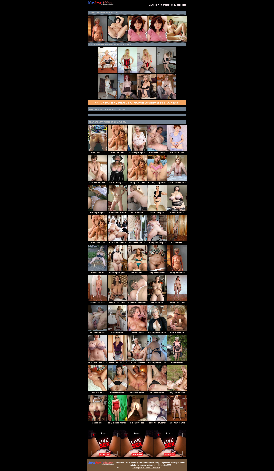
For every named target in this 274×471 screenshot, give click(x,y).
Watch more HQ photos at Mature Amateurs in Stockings (137, 102)
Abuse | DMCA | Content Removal (146, 468)
